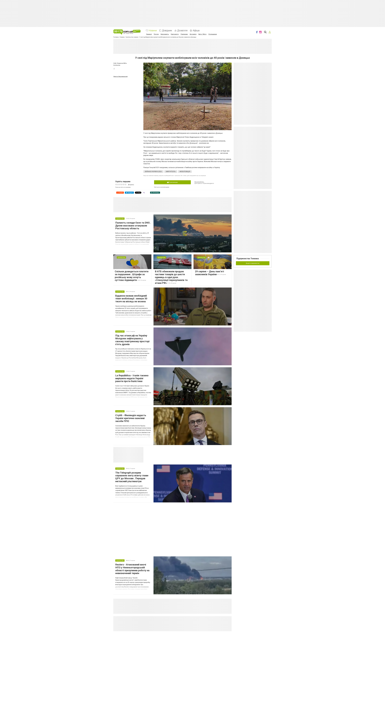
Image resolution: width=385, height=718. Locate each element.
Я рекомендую (173, 182)
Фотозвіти (193, 34)
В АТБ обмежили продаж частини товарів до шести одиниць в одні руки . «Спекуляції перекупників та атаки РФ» (171, 277)
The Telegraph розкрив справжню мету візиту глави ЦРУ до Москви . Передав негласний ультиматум (131, 477)
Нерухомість (165, 34)
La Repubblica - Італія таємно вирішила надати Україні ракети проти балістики (131, 378)
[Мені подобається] (114, 68)
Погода (156, 34)
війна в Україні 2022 (153, 171)
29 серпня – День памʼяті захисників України (209, 273)
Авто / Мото (202, 34)
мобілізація (185, 171)
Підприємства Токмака (247, 258)
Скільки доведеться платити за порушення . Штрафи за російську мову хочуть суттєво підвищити (131, 276)
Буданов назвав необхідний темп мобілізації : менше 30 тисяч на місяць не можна (131, 298)
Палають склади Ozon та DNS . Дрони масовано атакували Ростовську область (133, 225)
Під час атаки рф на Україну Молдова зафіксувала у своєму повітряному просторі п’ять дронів (132, 340)
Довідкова (184, 34)
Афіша (196, 30)
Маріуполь (171, 171)
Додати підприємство (252, 263)
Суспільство (116, 65)
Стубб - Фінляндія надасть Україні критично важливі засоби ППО (130, 418)
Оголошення (212, 34)
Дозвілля (182, 30)
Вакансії (149, 34)
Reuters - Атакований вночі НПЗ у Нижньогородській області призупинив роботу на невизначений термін (132, 569)
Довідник (167, 30)
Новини (153, 30)
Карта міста (175, 34)
